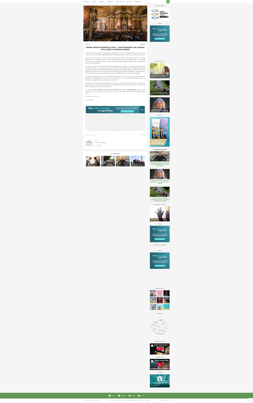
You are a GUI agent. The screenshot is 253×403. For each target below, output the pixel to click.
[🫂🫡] (153, 307)
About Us (143, 400)
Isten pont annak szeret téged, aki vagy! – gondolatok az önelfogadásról (159, 76)
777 (89, 44)
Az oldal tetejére (165, 400)
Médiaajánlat (113, 400)
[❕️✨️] (166, 300)
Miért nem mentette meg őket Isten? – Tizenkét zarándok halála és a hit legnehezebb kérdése (137, 165)
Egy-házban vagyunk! (155, 385)
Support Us (148, 400)
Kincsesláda (120, 1)
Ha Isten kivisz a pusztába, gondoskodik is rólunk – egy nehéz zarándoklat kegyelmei (160, 93)
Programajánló (89, 100)
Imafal (94, 1)
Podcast (102, 1)
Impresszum (119, 400)
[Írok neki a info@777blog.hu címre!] (100, 146)
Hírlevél (139, 400)
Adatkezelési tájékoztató (132, 400)
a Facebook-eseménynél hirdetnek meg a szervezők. (104, 91)
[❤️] (160, 300)
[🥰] (160, 293)
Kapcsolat (124, 400)
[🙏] (153, 300)
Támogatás (138, 1)
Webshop (110, 1)
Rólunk (129, 1)
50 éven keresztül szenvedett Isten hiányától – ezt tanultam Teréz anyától (159, 110)
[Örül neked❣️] (153, 293)
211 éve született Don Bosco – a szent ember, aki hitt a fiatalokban (122, 165)
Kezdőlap (86, 1)
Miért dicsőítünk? (154, 219)
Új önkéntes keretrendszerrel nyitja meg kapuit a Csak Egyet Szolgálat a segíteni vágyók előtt (92, 165)
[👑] (160, 307)
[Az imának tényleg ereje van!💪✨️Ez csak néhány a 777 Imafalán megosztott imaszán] (166, 307)
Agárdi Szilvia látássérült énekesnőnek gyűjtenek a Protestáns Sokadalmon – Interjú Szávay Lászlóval (107, 165)
